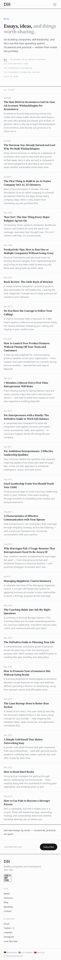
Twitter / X (9, 928)
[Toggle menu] (54, 4)
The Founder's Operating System (22, 72)
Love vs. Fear (11, 76)
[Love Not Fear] (7, 878)
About (7, 893)
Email (6, 923)
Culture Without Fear (16, 63)
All (5, 59)
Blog (6, 902)
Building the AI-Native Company (28, 59)
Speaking (8, 906)
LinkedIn (8, 932)
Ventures (8, 898)
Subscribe (48, 846)
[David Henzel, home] (7, 4)
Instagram (9, 936)
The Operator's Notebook (18, 68)
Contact (7, 911)
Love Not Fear (11, 941)
